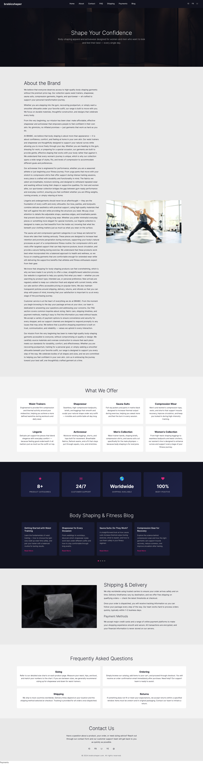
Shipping (111, 3)
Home (72, 3)
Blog (133, 3)
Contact (91, 3)
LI (197, 3)
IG (188, 3)
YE (107, 748)
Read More (28, 551)
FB (193, 3)
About (81, 3)
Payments (123, 3)
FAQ (101, 3)
